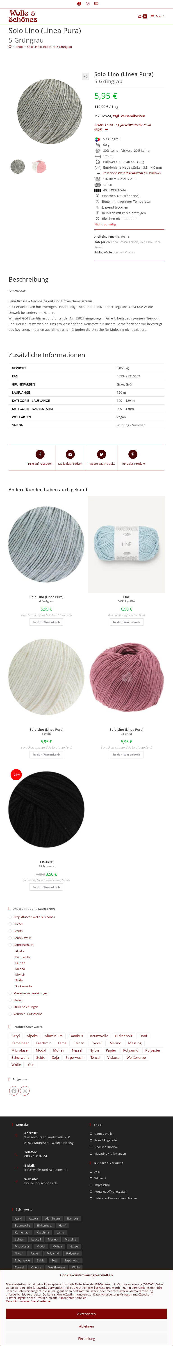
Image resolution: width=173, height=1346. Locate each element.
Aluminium (54, 1036)
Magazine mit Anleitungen (31, 993)
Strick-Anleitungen (26, 1007)
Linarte (66, 880)
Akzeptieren (86, 1314)
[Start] (10, 47)
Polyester (152, 1050)
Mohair (20, 974)
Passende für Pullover (132, 173)
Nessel (77, 1050)
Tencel (95, 1057)
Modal (41, 1050)
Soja (55, 1057)
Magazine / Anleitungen (110, 1153)
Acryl (15, 1036)
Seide (19, 980)
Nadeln (18, 1000)
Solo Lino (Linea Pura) (59, 615)
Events (18, 931)
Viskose (130, 252)
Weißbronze (136, 1057)
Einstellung (86, 1338)
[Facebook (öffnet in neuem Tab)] (79, 4)
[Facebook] (14, 1091)
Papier (111, 1050)
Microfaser (20, 1050)
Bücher (18, 924)
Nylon (94, 1050)
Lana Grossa (119, 242)
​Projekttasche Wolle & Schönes (34, 917)
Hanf (143, 1036)
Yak (30, 1064)
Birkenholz (123, 1036)
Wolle (16, 1064)
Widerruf (100, 1178)
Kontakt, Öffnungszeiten (110, 1192)
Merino (20, 969)
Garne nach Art (24, 945)
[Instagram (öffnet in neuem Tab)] (88, 4)
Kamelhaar (20, 1043)
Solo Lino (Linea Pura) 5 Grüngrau (49, 47)
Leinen (133, 242)
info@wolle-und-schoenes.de (46, 1169)
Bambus (76, 1036)
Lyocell (97, 1043)
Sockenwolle (23, 986)
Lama (62, 1043)
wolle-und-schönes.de (41, 1183)
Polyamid (130, 1050)
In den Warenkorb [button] (46, 622)
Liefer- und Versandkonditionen (115, 1198)
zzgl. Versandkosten (129, 116)
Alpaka (19, 951)
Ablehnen (86, 1326)
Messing (134, 1043)
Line (124, 615)
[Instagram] (25, 1091)
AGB (97, 1172)
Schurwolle (20, 1057)
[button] (85, 76)
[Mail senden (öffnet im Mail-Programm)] (95, 4)
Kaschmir (43, 1043)
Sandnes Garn (136, 615)
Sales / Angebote (105, 1140)
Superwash (75, 1057)
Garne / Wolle (23, 938)
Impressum (102, 1185)
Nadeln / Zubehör (106, 1147)
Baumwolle (114, 615)
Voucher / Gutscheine (28, 1014)
